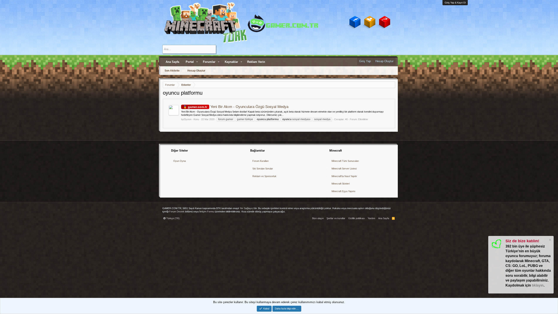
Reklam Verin (256, 61)
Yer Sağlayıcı (247, 208)
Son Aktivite (172, 70)
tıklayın (538, 285)
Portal (190, 61)
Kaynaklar (231, 61)
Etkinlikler (363, 119)
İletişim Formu (206, 211)
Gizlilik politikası (356, 218)
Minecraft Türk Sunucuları (345, 161)
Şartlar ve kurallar (336, 218)
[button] (197, 62)
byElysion (186, 119)
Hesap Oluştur (196, 70)
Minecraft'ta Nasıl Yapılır (344, 176)
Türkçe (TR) (173, 218)
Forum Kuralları (260, 161)
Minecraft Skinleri (341, 183)
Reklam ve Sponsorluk (264, 176)
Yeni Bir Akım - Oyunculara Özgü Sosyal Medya (238, 107)
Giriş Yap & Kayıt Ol (455, 2)
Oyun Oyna (179, 161)
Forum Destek (176, 211)
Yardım (371, 218)
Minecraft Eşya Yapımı (343, 191)
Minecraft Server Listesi (344, 168)
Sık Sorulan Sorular (262, 168)
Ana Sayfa (172, 61)
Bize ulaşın (318, 218)
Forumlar (209, 61)
